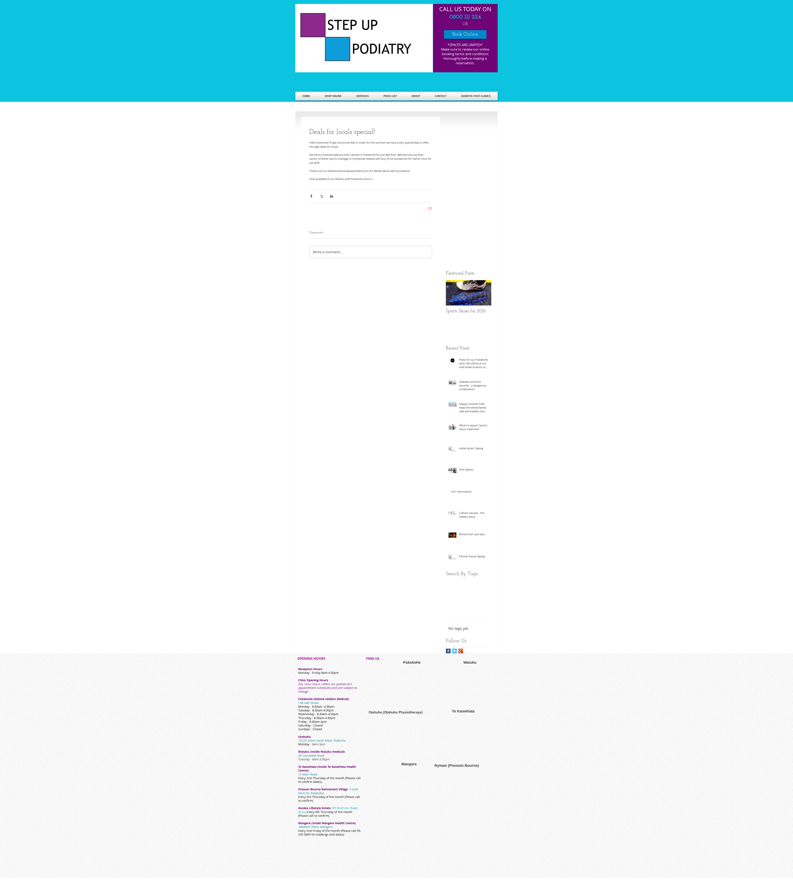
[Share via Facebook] (311, 196)
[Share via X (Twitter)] (321, 196)
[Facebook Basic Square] (448, 651)
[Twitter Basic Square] (454, 651)
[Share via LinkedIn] (332, 196)
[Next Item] (485, 293)
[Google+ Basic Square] (460, 651)
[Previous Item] (452, 293)
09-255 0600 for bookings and (329, 832)
